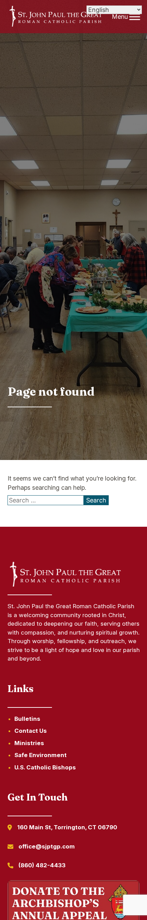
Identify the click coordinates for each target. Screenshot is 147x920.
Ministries (29, 743)
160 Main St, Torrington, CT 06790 (67, 827)
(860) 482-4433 (42, 865)
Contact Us (30, 730)
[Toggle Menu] (134, 16)
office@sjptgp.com (46, 846)
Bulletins (27, 718)
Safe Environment (40, 755)
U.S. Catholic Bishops (45, 767)
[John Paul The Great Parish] (55, 16)
